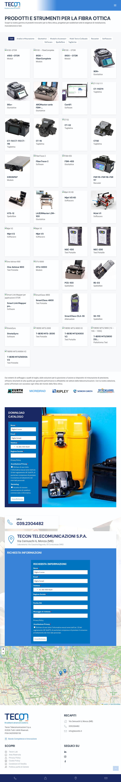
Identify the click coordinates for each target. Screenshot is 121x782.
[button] (115, 5)
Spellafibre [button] (60, 42)
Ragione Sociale (17, 451)
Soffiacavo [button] (107, 38)
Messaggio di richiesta (42, 612)
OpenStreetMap (115, 704)
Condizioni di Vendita (18, 764)
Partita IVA (37, 603)
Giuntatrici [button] (42, 38)
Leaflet (105, 704)
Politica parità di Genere (19, 767)
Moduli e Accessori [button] (58, 38)
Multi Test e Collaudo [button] (78, 38)
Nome (13, 425)
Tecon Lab (13, 752)
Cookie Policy (14, 761)
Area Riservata (15, 755)
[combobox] (14, 447)
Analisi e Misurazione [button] (25, 38)
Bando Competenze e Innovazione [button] (22, 739)
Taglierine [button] (72, 42)
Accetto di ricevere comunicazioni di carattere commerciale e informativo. (21, 490)
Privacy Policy (16, 460)
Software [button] (48, 42)
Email (13, 434)
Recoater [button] (95, 38)
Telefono (14, 443)
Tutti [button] (11, 38)
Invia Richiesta (17, 499)
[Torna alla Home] (12, 5)
